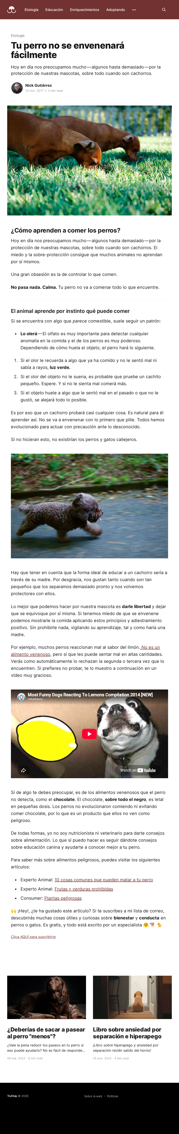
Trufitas (12, 1096)
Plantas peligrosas (63, 898)
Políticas (112, 1096)
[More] (134, 10)
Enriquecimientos (84, 9)
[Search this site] (163, 9)
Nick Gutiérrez (38, 85)
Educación (54, 9)
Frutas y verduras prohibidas (84, 889)
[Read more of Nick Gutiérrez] (17, 88)
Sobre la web (93, 1096)
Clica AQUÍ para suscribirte (33, 937)
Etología (31, 9)
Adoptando (115, 9)
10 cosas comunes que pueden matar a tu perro (104, 879)
